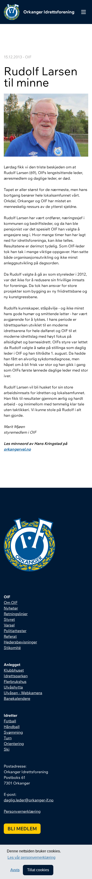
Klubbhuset (14, 670)
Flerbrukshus (15, 681)
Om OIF (10, 602)
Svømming (13, 732)
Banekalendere (17, 698)
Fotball (10, 721)
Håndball (12, 726)
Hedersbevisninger (20, 642)
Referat (10, 636)
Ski (6, 749)
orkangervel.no (17, 449)
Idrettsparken (16, 675)
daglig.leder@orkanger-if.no (29, 800)
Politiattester (15, 630)
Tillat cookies (38, 870)
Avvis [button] (15, 870)
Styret (9, 619)
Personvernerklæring (22, 811)
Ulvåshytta (13, 687)
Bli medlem (22, 828)
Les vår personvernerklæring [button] (31, 857)
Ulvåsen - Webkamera (23, 692)
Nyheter (11, 608)
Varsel (9, 625)
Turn (8, 738)
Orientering (14, 743)
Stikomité (12, 647)
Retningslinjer (16, 613)
